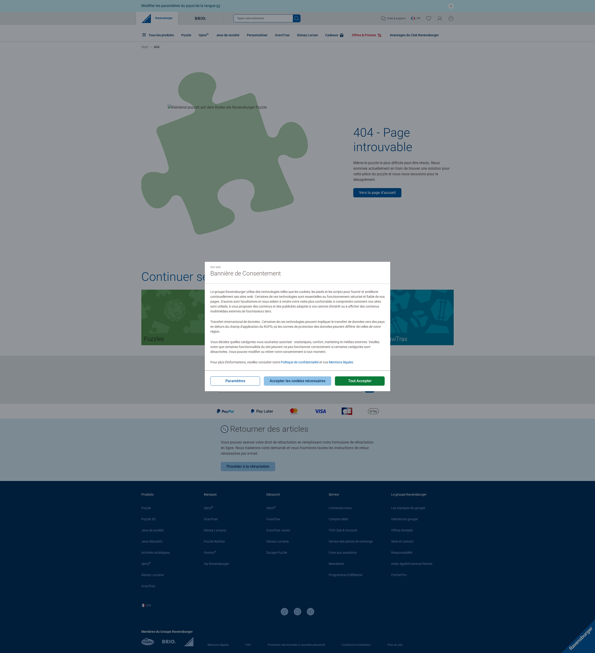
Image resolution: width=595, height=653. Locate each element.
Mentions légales (341, 362)
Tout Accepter (360, 381)
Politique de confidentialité (300, 362)
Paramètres (235, 381)
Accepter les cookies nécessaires (297, 381)
